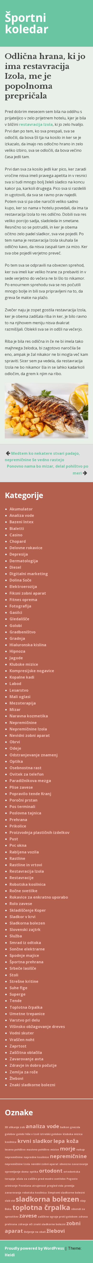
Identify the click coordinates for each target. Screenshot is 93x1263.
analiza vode (42, 1126)
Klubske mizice (24, 664)
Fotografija (20, 606)
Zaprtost (18, 1046)
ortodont (50, 1170)
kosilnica (10, 1142)
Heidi (10, 1255)
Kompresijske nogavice (32, 670)
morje (67, 1148)
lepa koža (66, 1140)
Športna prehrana (26, 961)
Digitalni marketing (29, 573)
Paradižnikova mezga (30, 780)
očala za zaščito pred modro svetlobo (41, 1178)
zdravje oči (25, 1224)
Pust (14, 839)
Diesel (15, 567)
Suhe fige (18, 987)
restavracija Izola (36, 124)
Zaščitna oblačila (26, 1052)
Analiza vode (22, 515)
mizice (54, 1149)
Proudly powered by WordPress (34, 1248)
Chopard (18, 541)
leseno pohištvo (15, 1149)
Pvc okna (18, 845)
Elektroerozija (23, 586)
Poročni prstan (23, 800)
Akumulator (21, 509)
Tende (16, 1000)
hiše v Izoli (32, 1134)
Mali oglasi (20, 696)
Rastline (17, 858)
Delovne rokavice (26, 547)
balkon (64, 1127)
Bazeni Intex (21, 521)
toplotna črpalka (41, 1207)
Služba (16, 936)
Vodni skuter (22, 1033)
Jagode (16, 658)
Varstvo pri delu (25, 1020)
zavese (28, 1215)
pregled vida (55, 1185)
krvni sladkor (34, 1140)
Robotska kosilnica (28, 884)
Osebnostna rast (25, 767)
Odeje (15, 748)
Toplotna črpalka (26, 1007)
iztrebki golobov (51, 1134)
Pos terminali (22, 806)
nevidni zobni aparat (44, 1164)
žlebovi (55, 1230)
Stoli (14, 975)
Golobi (16, 625)
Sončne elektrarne (27, 949)
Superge (18, 994)
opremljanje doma (17, 1171)
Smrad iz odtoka (25, 942)
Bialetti (17, 528)
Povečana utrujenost (32, 1185)
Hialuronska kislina (28, 644)
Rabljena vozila (24, 852)
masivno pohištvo (37, 1149)
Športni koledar (26, 23)
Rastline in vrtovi (26, 864)
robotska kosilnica (34, 1192)
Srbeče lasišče (23, 968)
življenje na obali (35, 1232)
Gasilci (16, 612)
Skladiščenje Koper (28, 910)
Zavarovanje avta (26, 1059)
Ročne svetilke (23, 890)
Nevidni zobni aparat (30, 735)
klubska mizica (73, 1134)
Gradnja (17, 638)
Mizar (15, 709)
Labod (15, 683)
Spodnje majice (24, 955)
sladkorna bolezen (47, 1199)
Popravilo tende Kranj (30, 793)
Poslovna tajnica (25, 813)
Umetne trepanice (27, 1013)
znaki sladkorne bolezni (49, 1224)
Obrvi (15, 741)
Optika (16, 761)
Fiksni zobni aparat (28, 593)
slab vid (10, 1200)
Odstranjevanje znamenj (34, 755)
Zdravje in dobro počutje (33, 1065)
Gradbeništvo (23, 632)
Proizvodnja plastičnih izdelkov (39, 832)
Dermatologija (24, 560)
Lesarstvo (19, 690)
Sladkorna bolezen (27, 923)
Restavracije (22, 877)
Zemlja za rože (24, 1072)
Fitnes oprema (23, 599)
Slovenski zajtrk (25, 929)
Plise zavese (21, 787)
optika (34, 1171)
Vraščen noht (22, 1039)
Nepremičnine (23, 722)
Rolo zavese (21, 903)
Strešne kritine (24, 981)
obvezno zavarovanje (73, 1164)
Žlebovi (16, 1078)
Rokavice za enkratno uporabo (39, 897)
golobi (20, 1134)
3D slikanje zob (15, 1127)
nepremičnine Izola (17, 1164)
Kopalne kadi (22, 677)
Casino (16, 535)
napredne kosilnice (36, 1157)
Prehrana (18, 819)
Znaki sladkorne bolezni (32, 1084)
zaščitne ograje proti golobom (58, 1216)
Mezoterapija (23, 703)
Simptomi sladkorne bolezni (66, 1192)
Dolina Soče (20, 580)
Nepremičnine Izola (28, 729)
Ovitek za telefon (27, 774)
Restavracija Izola (27, 871)
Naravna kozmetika (29, 716)
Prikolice (18, 826)
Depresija (19, 554)
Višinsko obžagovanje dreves (37, 1026)
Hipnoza (17, 651)
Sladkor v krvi (23, 916)
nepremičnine (68, 1156)
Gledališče (19, 619)
